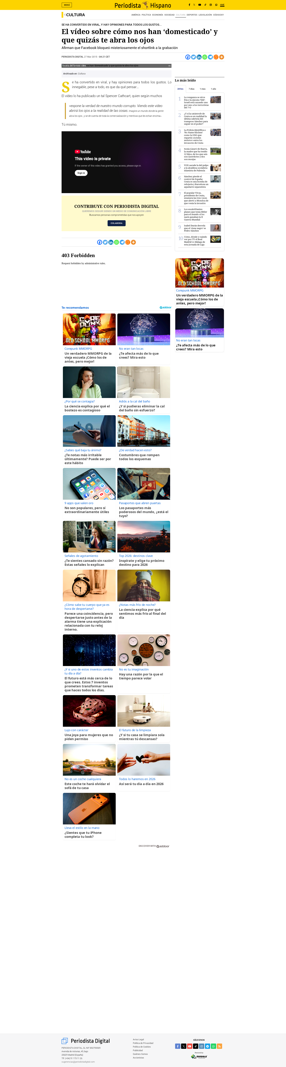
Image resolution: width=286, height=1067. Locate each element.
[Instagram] (211, 5)
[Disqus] (116, 897)
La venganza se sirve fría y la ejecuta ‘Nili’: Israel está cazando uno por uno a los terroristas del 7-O (196, 102)
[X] (194, 5)
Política (146, 15)
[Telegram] (210, 57)
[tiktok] (195, 1046)
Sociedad (169, 15)
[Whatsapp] (204, 57)
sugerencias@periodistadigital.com (78, 1062)
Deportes (192, 15)
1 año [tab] (213, 89)
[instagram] (201, 1046)
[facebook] (177, 1046)
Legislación (205, 15)
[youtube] (189, 1046)
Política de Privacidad (143, 1043)
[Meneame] (216, 57)
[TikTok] (205, 5)
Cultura (75, 15)
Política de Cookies (142, 1047)
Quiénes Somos (140, 1054)
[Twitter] (193, 57)
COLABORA (116, 223)
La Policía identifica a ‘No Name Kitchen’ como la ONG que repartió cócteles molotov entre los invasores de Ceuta (195, 136)
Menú (67, 5)
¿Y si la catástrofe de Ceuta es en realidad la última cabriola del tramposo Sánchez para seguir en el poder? (196, 118)
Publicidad (138, 1050)
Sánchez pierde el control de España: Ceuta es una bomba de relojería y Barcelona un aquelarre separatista (196, 181)
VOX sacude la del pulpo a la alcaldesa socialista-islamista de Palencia (196, 168)
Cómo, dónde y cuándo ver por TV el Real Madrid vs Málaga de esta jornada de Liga (195, 240)
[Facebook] (189, 5)
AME (222, 5)
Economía (157, 15)
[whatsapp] (216, 5)
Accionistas (138, 1058)
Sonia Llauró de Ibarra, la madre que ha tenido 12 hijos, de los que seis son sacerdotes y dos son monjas (195, 154)
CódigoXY (218, 15)
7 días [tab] (191, 89)
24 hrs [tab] (180, 89)
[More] (221, 57)
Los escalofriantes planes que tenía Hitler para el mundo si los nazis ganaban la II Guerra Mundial (195, 214)
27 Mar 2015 (90, 57)
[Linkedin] (199, 57)
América (135, 15)
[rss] (219, 1046)
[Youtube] (199, 5)
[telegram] (207, 1046)
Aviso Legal (138, 1040)
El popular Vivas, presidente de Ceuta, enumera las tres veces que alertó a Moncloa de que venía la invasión (196, 198)
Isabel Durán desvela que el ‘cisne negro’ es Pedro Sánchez (195, 228)
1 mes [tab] (203, 89)
